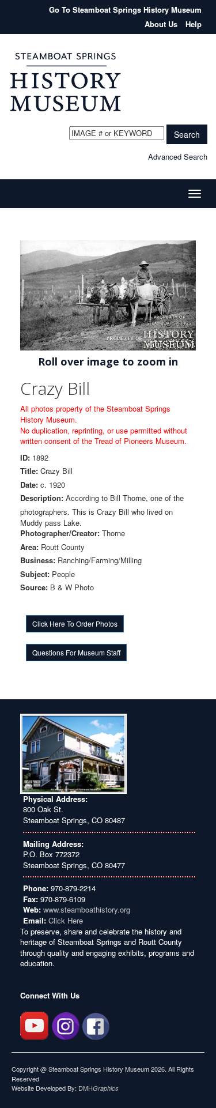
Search (187, 134)
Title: (29, 471)
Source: (34, 587)
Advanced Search (177, 156)
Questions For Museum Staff (76, 652)
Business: (37, 560)
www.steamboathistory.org (85, 909)
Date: (29, 485)
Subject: (35, 574)
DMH (98, 1087)
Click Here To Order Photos (75, 623)
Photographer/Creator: (60, 533)
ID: (25, 458)
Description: (41, 498)
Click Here (65, 920)
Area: (29, 547)
